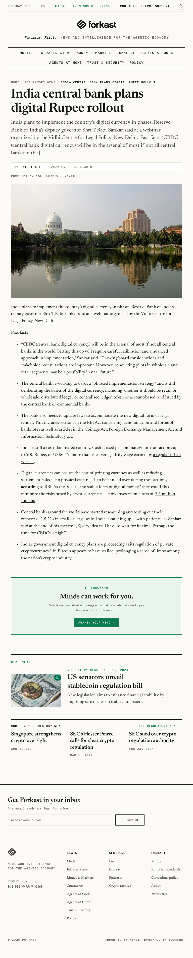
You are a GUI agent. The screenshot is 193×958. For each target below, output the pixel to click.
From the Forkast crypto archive (43, 175)
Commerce (126, 53)
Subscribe (164, 6)
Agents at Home (65, 62)
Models (27, 53)
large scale (84, 519)
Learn (146, 6)
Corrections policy (164, 877)
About (156, 885)
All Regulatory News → (160, 726)
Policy (137, 62)
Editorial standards (165, 869)
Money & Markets (94, 53)
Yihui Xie (31, 167)
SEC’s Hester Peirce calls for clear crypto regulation (92, 741)
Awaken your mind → (96, 622)
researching (114, 512)
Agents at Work (156, 53)
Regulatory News (40, 82)
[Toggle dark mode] (181, 6)
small (64, 519)
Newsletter (159, 894)
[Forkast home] (96, 24)
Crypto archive (120, 885)
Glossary (115, 869)
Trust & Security (106, 62)
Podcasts (128, 6)
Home (15, 82)
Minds (156, 861)
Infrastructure (55, 53)
